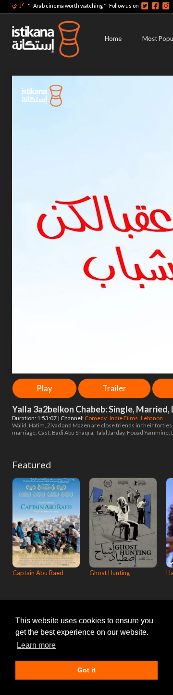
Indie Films (124, 418)
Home (113, 38)
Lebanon (152, 418)
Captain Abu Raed (37, 573)
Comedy (96, 418)
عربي (18, 4)
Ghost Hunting (109, 573)
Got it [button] (86, 670)
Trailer (114, 388)
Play (44, 388)
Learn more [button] (36, 645)
